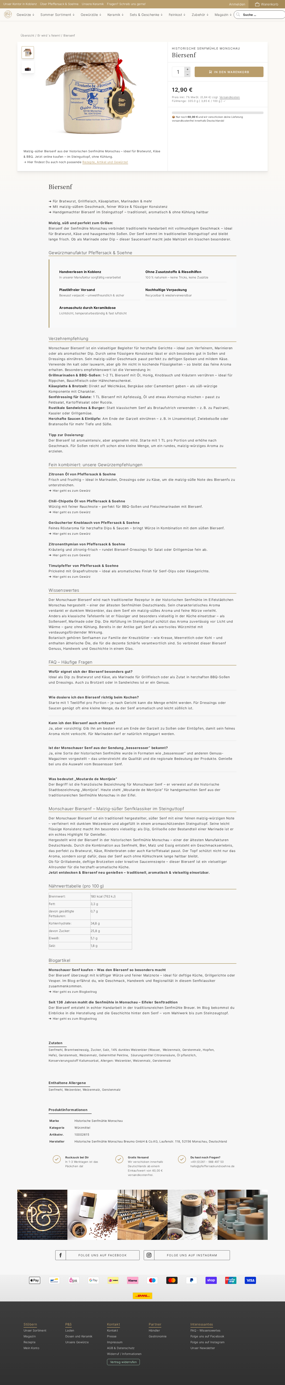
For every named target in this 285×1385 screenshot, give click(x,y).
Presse (112, 1336)
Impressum (115, 1342)
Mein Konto (31, 1348)
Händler (154, 1330)
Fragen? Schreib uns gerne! (126, 4)
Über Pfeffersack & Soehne (59, 4)
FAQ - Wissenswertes (205, 1330)
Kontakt (112, 1330)
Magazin (30, 1336)
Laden (69, 1330)
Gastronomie (157, 1336)
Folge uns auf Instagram (192, 1255)
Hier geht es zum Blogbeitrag (75, 991)
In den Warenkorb (231, 72)
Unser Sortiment (35, 1330)
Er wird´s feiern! (49, 35)
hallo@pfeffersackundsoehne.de (212, 1166)
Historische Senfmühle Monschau (98, 1120)
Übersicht (28, 35)
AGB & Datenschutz (121, 1348)
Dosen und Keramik (79, 1336)
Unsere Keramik (93, 4)
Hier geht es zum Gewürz (72, 490)
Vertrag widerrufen (123, 1362)
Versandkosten (229, 97)
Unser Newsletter (202, 1348)
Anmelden (237, 4)
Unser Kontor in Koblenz (20, 4)
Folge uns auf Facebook (102, 1255)
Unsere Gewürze (77, 1342)
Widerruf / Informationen (124, 1354)
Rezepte (29, 1342)
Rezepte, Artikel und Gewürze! (105, 162)
